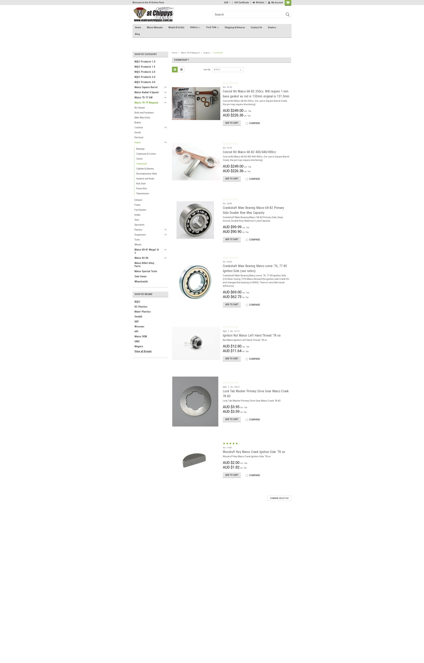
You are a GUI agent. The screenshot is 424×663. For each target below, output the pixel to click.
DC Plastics (140, 306)
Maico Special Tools (145, 271)
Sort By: (207, 69)
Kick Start (141, 183)
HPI (136, 331)
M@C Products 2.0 (144, 71)
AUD (226, 2)
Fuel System (140, 209)
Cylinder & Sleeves (145, 168)
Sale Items (140, 276)
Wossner (139, 326)
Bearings (140, 148)
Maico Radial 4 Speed (146, 92)
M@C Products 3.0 (144, 77)
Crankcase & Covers (146, 153)
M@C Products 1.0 (144, 61)
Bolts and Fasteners (144, 112)
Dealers (272, 27)
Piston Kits (141, 188)
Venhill (138, 316)
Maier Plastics (142, 311)
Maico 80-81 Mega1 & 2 (146, 251)
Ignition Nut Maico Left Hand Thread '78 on (252, 335)
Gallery (194, 27)
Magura (138, 346)
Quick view (196, 126)
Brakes (137, 122)
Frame (137, 204)
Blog (137, 34)
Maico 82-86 (141, 257)
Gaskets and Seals (145, 178)
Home (138, 27)
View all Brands (143, 351)
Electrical (138, 137)
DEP (136, 321)
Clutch (139, 158)
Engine (137, 142)
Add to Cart (231, 123)
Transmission (142, 193)
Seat (136, 219)
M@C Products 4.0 (144, 82)
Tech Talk (211, 27)
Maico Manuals (155, 27)
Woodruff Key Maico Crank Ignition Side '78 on (254, 452)
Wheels (137, 244)
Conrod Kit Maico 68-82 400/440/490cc (249, 152)
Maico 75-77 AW (143, 97)
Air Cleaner (139, 107)
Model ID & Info (176, 27)
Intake (137, 214)
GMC (137, 341)
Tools (137, 239)
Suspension (140, 234)
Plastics (138, 229)
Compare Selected (279, 498)
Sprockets (139, 224)
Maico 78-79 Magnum (146, 102)
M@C (137, 301)
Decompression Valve (146, 173)
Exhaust (138, 199)
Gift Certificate (241, 2)
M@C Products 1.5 (144, 66)
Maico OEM (140, 336)
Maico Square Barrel (146, 87)
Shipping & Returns (235, 27)
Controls (138, 127)
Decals (137, 132)
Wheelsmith (141, 281)
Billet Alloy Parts (142, 117)
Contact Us (256, 27)
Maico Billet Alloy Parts (144, 264)
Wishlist (260, 2)
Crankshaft (141, 163)
